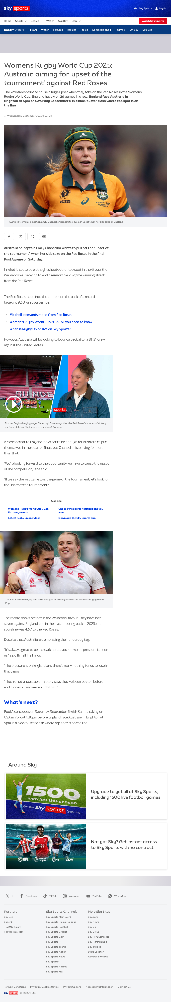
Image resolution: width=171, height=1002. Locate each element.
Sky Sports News (55, 956)
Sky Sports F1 (53, 942)
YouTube (97, 896)
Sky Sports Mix (54, 971)
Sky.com (93, 917)
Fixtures (58, 30)
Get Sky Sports (143, 8)
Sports (19, 21)
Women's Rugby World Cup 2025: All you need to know (51, 322)
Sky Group (94, 932)
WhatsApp (120, 896)
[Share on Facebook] (9, 236)
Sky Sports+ (52, 961)
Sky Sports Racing (56, 966)
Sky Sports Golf (55, 937)
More (74, 21)
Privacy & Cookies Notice (44, 987)
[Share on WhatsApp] (32, 236)
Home (7, 21)
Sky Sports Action (56, 952)
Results (71, 30)
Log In (162, 8)
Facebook (31, 896)
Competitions (101, 30)
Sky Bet (63, 21)
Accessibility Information (99, 987)
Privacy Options (72, 987)
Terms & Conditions (15, 987)
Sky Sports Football (57, 927)
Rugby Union (14, 30)
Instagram (74, 896)
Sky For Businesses (98, 937)
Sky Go (92, 927)
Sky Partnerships (97, 942)
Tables (84, 30)
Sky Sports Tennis (56, 947)
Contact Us (124, 987)
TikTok (53, 896)
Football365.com (13, 932)
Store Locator (96, 952)
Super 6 (8, 922)
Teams (119, 30)
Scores (35, 21)
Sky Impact (94, 947)
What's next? (21, 702)
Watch (50, 21)
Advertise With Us (98, 956)
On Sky (134, 30)
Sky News (93, 922)
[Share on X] (21, 236)
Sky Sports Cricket (56, 932)
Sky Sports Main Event (58, 917)
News (33, 30)
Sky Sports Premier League (61, 922)
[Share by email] (44, 236)
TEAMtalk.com (12, 927)
